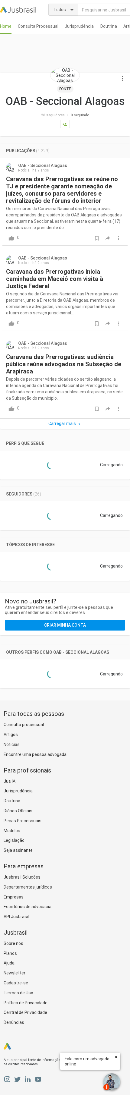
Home (5, 26)
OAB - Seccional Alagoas (42, 165)
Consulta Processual (38, 26)
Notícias (12, 744)
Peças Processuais (22, 820)
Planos (10, 953)
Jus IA (9, 781)
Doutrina (108, 26)
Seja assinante (18, 850)
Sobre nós (13, 943)
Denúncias (14, 1022)
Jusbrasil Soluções (22, 877)
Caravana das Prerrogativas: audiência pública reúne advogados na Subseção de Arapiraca (63, 364)
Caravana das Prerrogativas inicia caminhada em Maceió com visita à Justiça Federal (54, 279)
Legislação (14, 840)
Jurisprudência (79, 26)
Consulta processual (24, 724)
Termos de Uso (18, 992)
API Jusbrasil (16, 916)
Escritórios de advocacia (27, 906)
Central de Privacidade (25, 1012)
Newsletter (14, 973)
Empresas (14, 897)
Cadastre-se (16, 982)
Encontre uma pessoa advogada (35, 754)
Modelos (12, 830)
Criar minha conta (65, 625)
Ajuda (9, 963)
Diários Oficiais (18, 810)
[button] (122, 78)
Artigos (11, 734)
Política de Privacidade (25, 1002)
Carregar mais (62, 423)
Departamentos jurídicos (28, 887)
